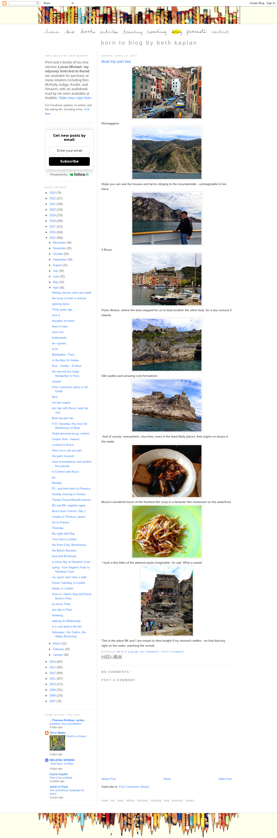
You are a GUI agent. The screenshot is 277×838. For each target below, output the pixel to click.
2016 (53, 232)
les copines (59, 343)
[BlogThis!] (107, 657)
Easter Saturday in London (68, 582)
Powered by (59, 174)
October (58, 253)
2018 (53, 221)
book (121, 800)
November (60, 248)
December (60, 242)
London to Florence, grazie (68, 516)
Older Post (225, 779)
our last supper (61, 402)
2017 (53, 226)
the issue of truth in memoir (69, 298)
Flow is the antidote (61, 777)
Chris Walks (58, 732)
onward (56, 381)
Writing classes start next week (71, 292)
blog (167, 800)
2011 (53, 678)
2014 (53, 661)
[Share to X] (112, 657)
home (105, 800)
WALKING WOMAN (62, 760)
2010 (53, 684)
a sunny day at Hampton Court (71, 561)
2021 (53, 204)
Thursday (58, 528)
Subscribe (69, 161)
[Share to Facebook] (116, 657)
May (56, 282)
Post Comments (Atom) (134, 786)
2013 (53, 667)
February (59, 649)
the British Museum (64, 550)
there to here (60, 326)
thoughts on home (63, 320)
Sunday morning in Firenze (68, 494)
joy (54, 477)
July (56, 270)
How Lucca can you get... (68, 450)
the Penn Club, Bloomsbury (69, 545)
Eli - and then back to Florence (71, 488)
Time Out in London (64, 539)
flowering (57, 615)
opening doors (60, 304)
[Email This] (103, 657)
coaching (156, 800)
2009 (53, 690)
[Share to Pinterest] (120, 657)
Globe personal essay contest (70, 433)
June (56, 276)
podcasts (177, 800)
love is (56, 315)
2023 (53, 192)
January (58, 654)
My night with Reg (63, 533)
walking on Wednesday (66, 621)
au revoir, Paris (61, 604)
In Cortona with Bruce (65, 471)
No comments (149, 652)
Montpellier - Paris (63, 354)
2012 (53, 673)
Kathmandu (59, 337)
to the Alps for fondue (65, 360)
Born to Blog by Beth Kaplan (149, 42)
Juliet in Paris (59, 786)
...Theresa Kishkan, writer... (68, 720)
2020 (53, 209)
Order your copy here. (75, 98)
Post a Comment (172, 652)
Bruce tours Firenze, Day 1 (69, 511)
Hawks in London (62, 588)
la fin (55, 349)
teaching (142, 800)
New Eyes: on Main (62, 763)
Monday (57, 483)
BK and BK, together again (68, 505)
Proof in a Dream (76, 736)
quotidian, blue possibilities (66, 723)
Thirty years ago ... (64, 309)
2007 (53, 701)
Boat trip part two (62, 418)
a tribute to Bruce (63, 444)
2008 (53, 695)
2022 (53, 198)
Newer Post (108, 779)
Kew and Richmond (64, 556)
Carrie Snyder (59, 774)
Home (167, 779)
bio (113, 800)
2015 (53, 237)
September (60, 259)
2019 (53, 215)
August (58, 265)
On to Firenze (60, 522)
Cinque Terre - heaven (65, 439)
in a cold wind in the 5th (67, 626)
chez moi (57, 332)
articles (130, 800)
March (57, 643)
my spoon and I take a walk (69, 577)
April (56, 287)
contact (189, 800)
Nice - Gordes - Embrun (67, 366)
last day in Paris (62, 609)
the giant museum (63, 456)
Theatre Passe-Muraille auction (71, 499)
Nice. (55, 397)
